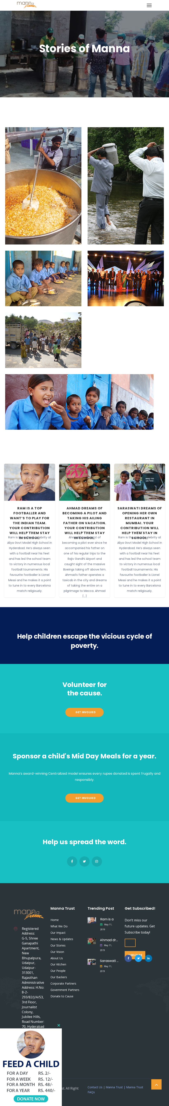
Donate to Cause (61, 996)
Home (54, 920)
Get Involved (85, 712)
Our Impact (58, 933)
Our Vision (57, 952)
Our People (58, 971)
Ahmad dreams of (109, 940)
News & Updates (61, 939)
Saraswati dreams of (109, 961)
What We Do (59, 926)
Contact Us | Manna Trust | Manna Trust (115, 1087)
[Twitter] (84, 861)
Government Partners (64, 990)
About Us (56, 958)
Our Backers (58, 977)
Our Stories (58, 945)
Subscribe (135, 955)
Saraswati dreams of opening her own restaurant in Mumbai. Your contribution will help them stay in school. (139, 523)
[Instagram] (97, 861)
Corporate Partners (63, 983)
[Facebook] (72, 861)
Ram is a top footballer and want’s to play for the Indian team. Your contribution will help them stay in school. (29, 523)
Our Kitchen (58, 964)
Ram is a (107, 919)
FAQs (91, 1092)
